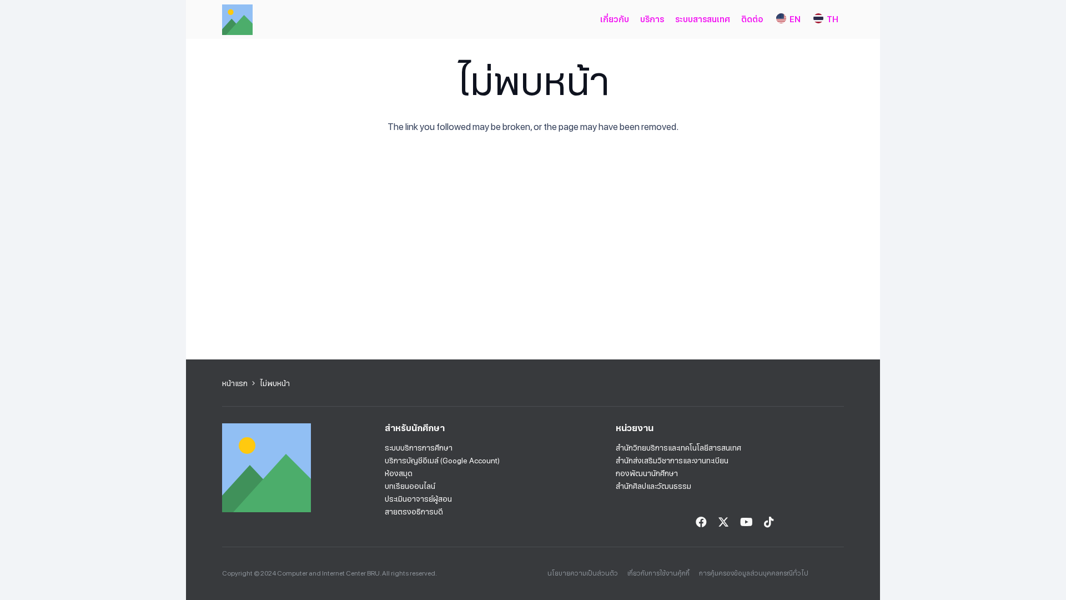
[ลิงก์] (237, 19)
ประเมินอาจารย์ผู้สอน (418, 498)
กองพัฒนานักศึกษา (647, 473)
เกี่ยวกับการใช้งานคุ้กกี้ (658, 573)
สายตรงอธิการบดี (414, 511)
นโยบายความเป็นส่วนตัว (582, 573)
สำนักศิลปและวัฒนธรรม (653, 486)
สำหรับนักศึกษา (415, 428)
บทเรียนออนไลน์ (410, 486)
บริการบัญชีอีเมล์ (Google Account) (442, 460)
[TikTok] (769, 522)
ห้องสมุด (399, 473)
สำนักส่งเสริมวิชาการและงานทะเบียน (672, 460)
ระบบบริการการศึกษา (418, 447)
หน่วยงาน (634, 428)
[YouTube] (746, 522)
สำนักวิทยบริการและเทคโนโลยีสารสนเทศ (678, 447)
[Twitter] (723, 522)
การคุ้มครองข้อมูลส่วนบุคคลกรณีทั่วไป (753, 573)
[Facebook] (701, 522)
